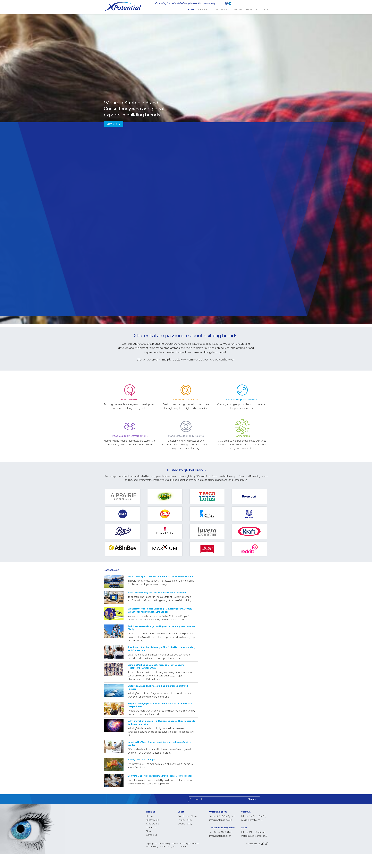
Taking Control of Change (141, 759)
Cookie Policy (185, 823)
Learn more (112, 124)
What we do (204, 9)
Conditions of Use (187, 816)
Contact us (262, 9)
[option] (186, 219)
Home (191, 9)
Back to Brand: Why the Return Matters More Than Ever (157, 592)
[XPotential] (123, 6)
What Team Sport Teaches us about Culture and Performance (161, 576)
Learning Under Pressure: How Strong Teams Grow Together (160, 776)
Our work (237, 9)
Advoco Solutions (179, 846)
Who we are (221, 9)
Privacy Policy (185, 820)
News (249, 9)
